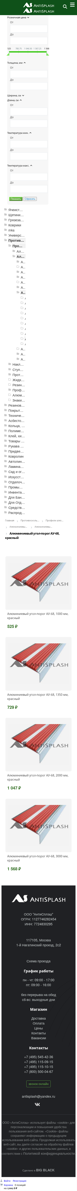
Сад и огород (18, 471)
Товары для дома (22, 441)
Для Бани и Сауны (22, 497)
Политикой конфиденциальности (49, 1153)
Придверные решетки (25, 451)
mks (11, 230)
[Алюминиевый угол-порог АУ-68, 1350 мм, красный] (38, 663)
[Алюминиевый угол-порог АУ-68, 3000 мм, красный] (38, 825)
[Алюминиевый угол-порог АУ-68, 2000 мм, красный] (38, 744)
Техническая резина (24, 415)
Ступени (19, 369)
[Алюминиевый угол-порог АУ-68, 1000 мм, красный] (38, 583)
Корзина (8, 1184)
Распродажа (18, 512)
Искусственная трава (25, 476)
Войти (7, 1180)
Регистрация (19, 1180)
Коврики (14, 225)
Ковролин (16, 456)
